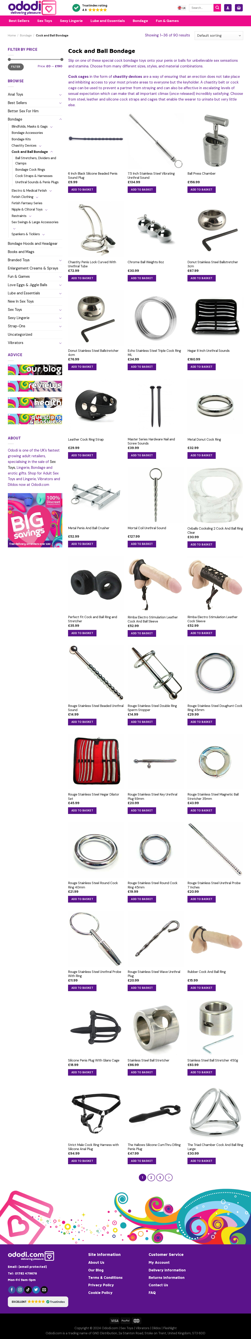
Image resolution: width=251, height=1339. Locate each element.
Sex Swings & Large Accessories (35, 222)
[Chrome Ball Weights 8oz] (156, 229)
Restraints (19, 216)
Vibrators (15, 342)
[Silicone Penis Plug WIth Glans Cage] (96, 1027)
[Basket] (239, 7)
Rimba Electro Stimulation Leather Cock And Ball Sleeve (153, 619)
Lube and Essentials (24, 293)
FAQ (152, 1292)
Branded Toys (19, 260)
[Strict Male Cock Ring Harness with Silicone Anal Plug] (96, 1112)
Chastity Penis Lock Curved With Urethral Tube (92, 264)
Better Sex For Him (23, 111)
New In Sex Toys (21, 301)
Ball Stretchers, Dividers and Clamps (35, 160)
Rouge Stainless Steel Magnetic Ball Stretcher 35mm (213, 796)
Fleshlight (170, 1328)
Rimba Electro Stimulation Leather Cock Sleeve (212, 619)
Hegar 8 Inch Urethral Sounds (208, 351)
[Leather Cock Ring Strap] (96, 407)
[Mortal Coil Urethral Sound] (156, 495)
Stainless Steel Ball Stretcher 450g (212, 1060)
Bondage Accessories (27, 133)
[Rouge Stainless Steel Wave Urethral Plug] (156, 939)
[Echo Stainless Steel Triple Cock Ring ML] (156, 318)
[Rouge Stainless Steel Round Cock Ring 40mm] (96, 850)
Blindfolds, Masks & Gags (30, 126)
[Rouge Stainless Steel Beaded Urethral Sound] (96, 673)
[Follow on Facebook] (12, 1290)
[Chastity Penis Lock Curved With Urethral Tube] (96, 229)
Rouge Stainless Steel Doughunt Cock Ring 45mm (214, 708)
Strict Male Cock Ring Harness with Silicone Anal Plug (93, 1147)
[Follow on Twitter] (36, 1290)
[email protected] (33, 1266)
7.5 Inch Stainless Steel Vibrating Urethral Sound (151, 175)
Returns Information (167, 1277)
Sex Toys (15, 309)
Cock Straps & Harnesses (34, 176)
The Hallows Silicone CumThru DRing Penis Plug (154, 1147)
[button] (89, 8)
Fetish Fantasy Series (27, 203)
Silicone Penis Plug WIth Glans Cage (93, 1060)
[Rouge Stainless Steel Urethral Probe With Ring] (96, 939)
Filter (15, 66)
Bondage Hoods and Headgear (33, 243)
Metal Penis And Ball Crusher (88, 528)
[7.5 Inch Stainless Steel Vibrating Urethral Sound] (156, 141)
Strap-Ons (16, 326)
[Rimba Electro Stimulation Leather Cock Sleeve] (215, 584)
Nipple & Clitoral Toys (27, 209)
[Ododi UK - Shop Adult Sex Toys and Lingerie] (36, 7)
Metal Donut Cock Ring (204, 439)
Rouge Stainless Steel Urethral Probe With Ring (94, 974)
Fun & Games (19, 276)
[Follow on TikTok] (28, 1290)
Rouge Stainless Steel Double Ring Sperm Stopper (152, 708)
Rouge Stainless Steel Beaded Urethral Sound (96, 708)
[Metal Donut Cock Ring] (215, 407)
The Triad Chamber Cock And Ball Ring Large (215, 1147)
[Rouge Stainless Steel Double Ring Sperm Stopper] (156, 673)
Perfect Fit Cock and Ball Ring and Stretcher (92, 619)
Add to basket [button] (82, 189)
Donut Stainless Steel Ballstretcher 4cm (93, 353)
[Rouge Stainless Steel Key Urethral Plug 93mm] (156, 762)
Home (12, 35)
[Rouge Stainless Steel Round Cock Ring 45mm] (156, 850)
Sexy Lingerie (18, 318)
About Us (96, 1262)
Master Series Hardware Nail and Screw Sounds (151, 441)
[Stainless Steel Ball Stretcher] (156, 1027)
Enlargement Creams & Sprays (33, 268)
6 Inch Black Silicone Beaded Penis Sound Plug (92, 175)
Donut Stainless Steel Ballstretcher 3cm (212, 264)
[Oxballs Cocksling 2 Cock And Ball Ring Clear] (215, 495)
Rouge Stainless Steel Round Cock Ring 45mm (152, 885)
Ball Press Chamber (201, 173)
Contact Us (158, 1285)
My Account (159, 1262)
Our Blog (96, 1270)
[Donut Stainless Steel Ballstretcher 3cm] (215, 229)
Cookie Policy (100, 1292)
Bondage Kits (21, 139)
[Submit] (217, 7)
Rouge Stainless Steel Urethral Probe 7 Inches (214, 885)
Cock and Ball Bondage (30, 152)
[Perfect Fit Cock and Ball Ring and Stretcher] (96, 584)
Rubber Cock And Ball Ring (206, 972)
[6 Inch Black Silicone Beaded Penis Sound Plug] (96, 141)
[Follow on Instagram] (20, 1290)
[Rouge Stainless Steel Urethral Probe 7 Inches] (215, 850)
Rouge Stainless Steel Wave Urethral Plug (154, 974)
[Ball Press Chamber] (215, 141)
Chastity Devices (24, 145)
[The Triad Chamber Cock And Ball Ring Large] (215, 1112)
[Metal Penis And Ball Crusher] (96, 495)
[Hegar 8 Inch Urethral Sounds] (215, 318)
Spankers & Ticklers (26, 234)
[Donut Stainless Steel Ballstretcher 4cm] (96, 318)
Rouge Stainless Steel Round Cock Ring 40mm (93, 885)
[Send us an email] (44, 1290)
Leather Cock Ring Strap (86, 439)
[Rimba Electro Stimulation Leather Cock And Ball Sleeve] (156, 584)
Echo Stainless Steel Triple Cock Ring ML (154, 353)
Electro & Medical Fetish (29, 191)
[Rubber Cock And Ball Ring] (215, 939)
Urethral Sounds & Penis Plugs (37, 182)
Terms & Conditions (105, 1277)
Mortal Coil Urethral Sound (147, 528)
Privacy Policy (101, 1285)
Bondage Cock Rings (30, 170)
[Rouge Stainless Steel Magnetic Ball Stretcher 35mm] (215, 762)
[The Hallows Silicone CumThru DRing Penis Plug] (156, 1112)
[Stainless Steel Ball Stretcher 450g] (215, 1027)
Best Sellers (17, 103)
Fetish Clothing (22, 197)
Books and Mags (21, 251)
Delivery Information (167, 1270)
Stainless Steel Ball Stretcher (148, 1060)
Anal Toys (15, 94)
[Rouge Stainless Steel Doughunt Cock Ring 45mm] (215, 673)
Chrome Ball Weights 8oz (146, 262)
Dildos (156, 1328)
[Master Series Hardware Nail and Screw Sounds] (156, 407)
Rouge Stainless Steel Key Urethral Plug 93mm (152, 796)
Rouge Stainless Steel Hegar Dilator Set (93, 796)
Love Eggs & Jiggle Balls (27, 285)
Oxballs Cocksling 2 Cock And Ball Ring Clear (215, 530)
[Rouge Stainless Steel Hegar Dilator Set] (96, 762)
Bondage (26, 35)
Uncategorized (20, 334)
